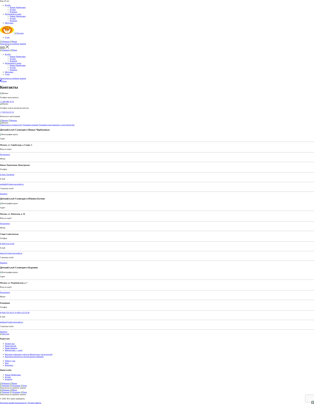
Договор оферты (34, 403)
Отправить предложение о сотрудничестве (56, 125)
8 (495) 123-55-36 (22, 313)
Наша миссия (10, 346)
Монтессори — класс (14, 350)
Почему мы (9, 344)
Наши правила (11, 348)
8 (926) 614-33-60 (7, 244)
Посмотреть (5, 154)
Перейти (3, 194)
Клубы (8, 5)
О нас (7, 37)
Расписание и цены (13, 14)
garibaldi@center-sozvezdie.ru (12, 184)
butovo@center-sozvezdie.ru (11, 253)
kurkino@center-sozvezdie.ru (11, 322)
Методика (9, 23)
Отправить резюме (30, 125)
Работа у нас (10, 361)
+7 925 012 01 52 (7, 112)
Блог (7, 363)
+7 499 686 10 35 (7, 102)
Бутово (13, 10)
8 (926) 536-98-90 (7, 175)
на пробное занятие (13, 44)
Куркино (13, 12)
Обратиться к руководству (11, 125)
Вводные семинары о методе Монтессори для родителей (28, 354)
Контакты (9, 365)
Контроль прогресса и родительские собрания (24, 357)
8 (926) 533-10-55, (7, 313)
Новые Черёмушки (18, 7)
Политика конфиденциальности (13, 403)
